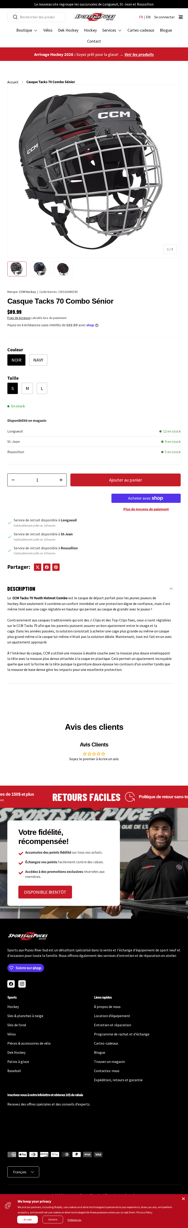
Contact (94, 41)
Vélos (48, 30)
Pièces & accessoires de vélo (29, 1043)
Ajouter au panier (125, 480)
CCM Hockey (27, 292)
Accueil (12, 82)
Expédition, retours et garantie (118, 1080)
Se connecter (164, 17)
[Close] (183, 1198)
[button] (180, 17)
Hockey (90, 30)
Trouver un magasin (109, 1061)
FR (141, 17)
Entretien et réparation (112, 1025)
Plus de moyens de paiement (146, 509)
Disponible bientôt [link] (45, 892)
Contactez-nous (106, 1070)
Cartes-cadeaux (140, 30)
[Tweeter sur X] (37, 567)
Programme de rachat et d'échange (121, 1034)
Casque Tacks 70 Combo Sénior (50, 81)
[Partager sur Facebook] (46, 567)
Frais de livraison (18, 318)
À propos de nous (107, 1006)
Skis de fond (16, 1025)
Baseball (14, 1070)
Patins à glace (18, 1061)
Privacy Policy (144, 1212)
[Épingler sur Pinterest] (56, 567)
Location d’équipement (112, 1015)
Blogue (166, 30)
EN (148, 17)
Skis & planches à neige (25, 1015)
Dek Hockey (68, 30)
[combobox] (36, 17)
